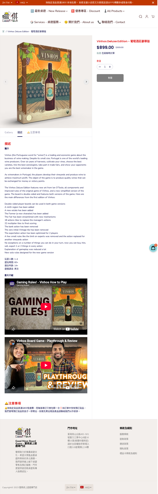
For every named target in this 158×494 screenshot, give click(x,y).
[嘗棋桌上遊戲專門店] (10, 17)
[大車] (151, 16)
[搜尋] (139, 16)
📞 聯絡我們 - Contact (110, 22)
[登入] (145, 16)
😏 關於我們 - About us (78, 22)
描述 (19, 132)
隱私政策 (122, 448)
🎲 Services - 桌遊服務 (44, 22)
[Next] (85, 81)
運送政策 (122, 443)
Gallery (9, 132)
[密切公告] (153, 2)
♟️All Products (112, 11)
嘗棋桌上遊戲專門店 (28, 487)
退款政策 (122, 439)
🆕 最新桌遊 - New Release (47, 11)
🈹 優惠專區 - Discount (84, 11)
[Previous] (5, 81)
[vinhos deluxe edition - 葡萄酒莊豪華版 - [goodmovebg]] (45, 81)
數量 (98, 61)
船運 (98, 53)
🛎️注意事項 (33, 132)
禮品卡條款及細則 (127, 453)
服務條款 (122, 434)
